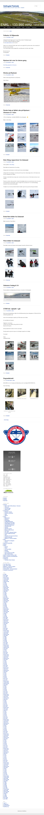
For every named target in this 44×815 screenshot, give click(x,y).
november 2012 (6, 735)
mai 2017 (4, 675)
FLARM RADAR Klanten (9, 521)
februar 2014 (5, 717)
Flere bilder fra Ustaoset (11, 241)
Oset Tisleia (7, 531)
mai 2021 (4, 627)
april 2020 (5, 640)
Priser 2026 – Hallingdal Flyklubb (10, 532)
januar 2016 (5, 693)
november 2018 (6, 655)
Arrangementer (6, 510)
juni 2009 (5, 783)
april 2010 (5, 772)
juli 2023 (4, 603)
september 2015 (6, 697)
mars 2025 (5, 585)
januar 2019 (5, 653)
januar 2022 (5, 618)
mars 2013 (5, 730)
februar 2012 (5, 746)
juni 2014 (5, 712)
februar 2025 (5, 586)
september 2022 (6, 611)
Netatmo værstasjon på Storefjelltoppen (10, 556)
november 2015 (6, 695)
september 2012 (6, 737)
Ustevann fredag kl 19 (10, 285)
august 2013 (5, 724)
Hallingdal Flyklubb (11, 6)
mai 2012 (4, 742)
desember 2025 (6, 577)
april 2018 (5, 663)
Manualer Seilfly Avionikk (9, 529)
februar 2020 (5, 642)
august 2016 (5, 684)
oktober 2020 (5, 633)
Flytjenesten (7, 507)
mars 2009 (5, 786)
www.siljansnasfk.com (9, 42)
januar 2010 (5, 774)
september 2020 (6, 634)
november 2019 (6, 646)
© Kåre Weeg (11, 164)
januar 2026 (5, 576)
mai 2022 (4, 615)
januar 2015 (5, 706)
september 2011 (6, 752)
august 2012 (5, 738)
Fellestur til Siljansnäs (11, 35)
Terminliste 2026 (7, 508)
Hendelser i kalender (8, 511)
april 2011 (5, 758)
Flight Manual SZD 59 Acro (9, 525)
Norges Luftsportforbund (7, 567)
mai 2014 (4, 713)
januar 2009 (5, 788)
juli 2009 (4, 782)
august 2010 (5, 767)
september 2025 (6, 581)
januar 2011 (5, 761)
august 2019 (5, 648)
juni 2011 (5, 755)
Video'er (6, 541)
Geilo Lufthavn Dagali (7, 565)
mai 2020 (4, 639)
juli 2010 (4, 768)
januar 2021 (5, 629)
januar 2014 (5, 718)
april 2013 (5, 729)
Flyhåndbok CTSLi (8, 526)
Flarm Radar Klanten (7, 564)
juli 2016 (4, 685)
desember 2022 (6, 609)
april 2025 (5, 583)
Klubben (4, 545)
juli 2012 (4, 740)
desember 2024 (6, 587)
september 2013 (6, 723)
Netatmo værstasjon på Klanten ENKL (10, 555)
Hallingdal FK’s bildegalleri (9, 540)
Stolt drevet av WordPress (22, 811)
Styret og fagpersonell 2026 (9, 552)
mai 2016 (4, 688)
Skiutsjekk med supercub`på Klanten (11, 535)
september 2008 (6, 791)
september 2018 (6, 658)
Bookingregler (7, 520)
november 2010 (6, 764)
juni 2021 (5, 625)
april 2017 (5, 676)
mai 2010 (4, 771)
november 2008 (6, 789)
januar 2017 (5, 680)
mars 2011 (5, 759)
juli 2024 (4, 592)
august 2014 (5, 710)
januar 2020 (5, 643)
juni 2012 (5, 741)
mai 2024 (4, 594)
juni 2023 (5, 604)
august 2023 (5, 601)
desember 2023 (6, 598)
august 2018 (5, 659)
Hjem (4, 27)
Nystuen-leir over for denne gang (14, 60)
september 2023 (6, 600)
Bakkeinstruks (7, 517)
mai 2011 (4, 756)
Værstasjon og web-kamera (8, 570)
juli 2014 (4, 711)
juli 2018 (4, 660)
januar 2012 (5, 747)
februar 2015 (5, 705)
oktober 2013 (5, 722)
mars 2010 (5, 773)
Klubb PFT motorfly (8, 528)
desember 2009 (6, 776)
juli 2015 (4, 700)
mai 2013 (4, 728)
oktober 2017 (5, 669)
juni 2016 (5, 687)
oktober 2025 (5, 580)
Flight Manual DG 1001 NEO (9, 522)
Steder (6, 514)
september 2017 (6, 670)
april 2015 (5, 702)
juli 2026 (4, 574)
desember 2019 (6, 645)
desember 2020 (6, 630)
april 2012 (5, 743)
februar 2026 (5, 575)
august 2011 (5, 753)
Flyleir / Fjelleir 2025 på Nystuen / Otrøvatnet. (13, 505)
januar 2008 (5, 798)
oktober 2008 (5, 790)
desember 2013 (6, 719)
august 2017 (5, 671)
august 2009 (5, 780)
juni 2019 (5, 649)
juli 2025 (4, 582)
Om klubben (28, 27)
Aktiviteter (9, 27)
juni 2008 (5, 795)
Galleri (23, 27)
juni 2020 (5, 637)
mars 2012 (5, 744)
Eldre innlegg (5, 419)
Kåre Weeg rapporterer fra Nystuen (9, 65)
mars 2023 (5, 606)
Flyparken (6, 527)
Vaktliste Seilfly (7, 509)
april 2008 (5, 796)
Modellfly (6, 550)
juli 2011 (4, 754)
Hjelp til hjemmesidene (9, 553)
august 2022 (5, 612)
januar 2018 (5, 666)
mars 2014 (5, 715)
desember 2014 (6, 707)
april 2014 (5, 714)
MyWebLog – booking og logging (10, 538)
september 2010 (6, 766)
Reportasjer (8, 67)
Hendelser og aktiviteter (9, 513)
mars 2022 (5, 616)
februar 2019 (5, 652)
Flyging (13, 27)
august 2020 (5, 635)
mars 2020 (5, 641)
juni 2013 (5, 726)
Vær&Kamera (34, 27)
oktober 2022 (5, 610)
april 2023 (5, 605)
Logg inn (5, 803)
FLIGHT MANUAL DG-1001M (9, 523)
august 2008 (5, 792)
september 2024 (6, 589)
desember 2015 (6, 694)
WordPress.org (6, 806)
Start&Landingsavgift (8, 537)
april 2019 (5, 651)
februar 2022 (5, 617)
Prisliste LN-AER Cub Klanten (10, 533)
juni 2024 (5, 593)
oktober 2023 (5, 599)
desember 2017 (6, 667)
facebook (6, 546)
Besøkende (18, 27)
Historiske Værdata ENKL (7, 543)
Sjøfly (6, 534)
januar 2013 (5, 732)
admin (11, 31)
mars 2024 (5, 595)
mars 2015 (5, 703)
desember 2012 (6, 734)
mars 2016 (5, 690)
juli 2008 (4, 794)
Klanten (6, 547)
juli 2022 (4, 613)
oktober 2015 (5, 696)
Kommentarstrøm (6, 805)
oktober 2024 (5, 588)
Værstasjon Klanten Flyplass (10, 559)
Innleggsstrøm (5, 804)
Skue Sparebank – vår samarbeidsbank (10, 568)
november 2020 (6, 631)
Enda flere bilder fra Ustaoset (13, 216)
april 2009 (5, 785)
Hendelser (5, 499)
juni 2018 (5, 661)
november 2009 (6, 777)
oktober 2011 (5, 750)
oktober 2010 (5, 765)
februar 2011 (5, 760)
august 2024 (5, 591)
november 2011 (6, 749)
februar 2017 (5, 678)
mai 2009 (4, 784)
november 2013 (6, 720)
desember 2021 (6, 619)
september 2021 (6, 622)
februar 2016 (5, 692)
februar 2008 (5, 797)
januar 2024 (5, 597)
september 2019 (6, 647)
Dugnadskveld (8, 378)
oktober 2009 (5, 778)
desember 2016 (6, 681)
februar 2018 (5, 665)
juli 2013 (4, 725)
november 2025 (6, 579)
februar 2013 (5, 731)
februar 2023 (5, 607)
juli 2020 (4, 636)
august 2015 (5, 699)
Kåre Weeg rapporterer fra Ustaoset (15, 160)
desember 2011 (6, 748)
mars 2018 (5, 664)
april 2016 (5, 689)
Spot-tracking (5, 557)
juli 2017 (4, 672)
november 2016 (6, 682)
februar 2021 (5, 628)
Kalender (4, 544)
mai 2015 (4, 701)
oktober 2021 (5, 621)
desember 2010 (6, 762)
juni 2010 (5, 770)
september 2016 (6, 683)
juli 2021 (4, 624)
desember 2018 (6, 654)
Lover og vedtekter (8, 549)
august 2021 (5, 623)
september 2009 (6, 779)
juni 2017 (5, 673)
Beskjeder (8, 55)
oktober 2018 (5, 657)
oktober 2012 (5, 736)
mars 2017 (5, 677)
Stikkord (6, 515)
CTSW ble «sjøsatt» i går (12, 309)
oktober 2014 (5, 708)
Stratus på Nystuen (10, 73)
